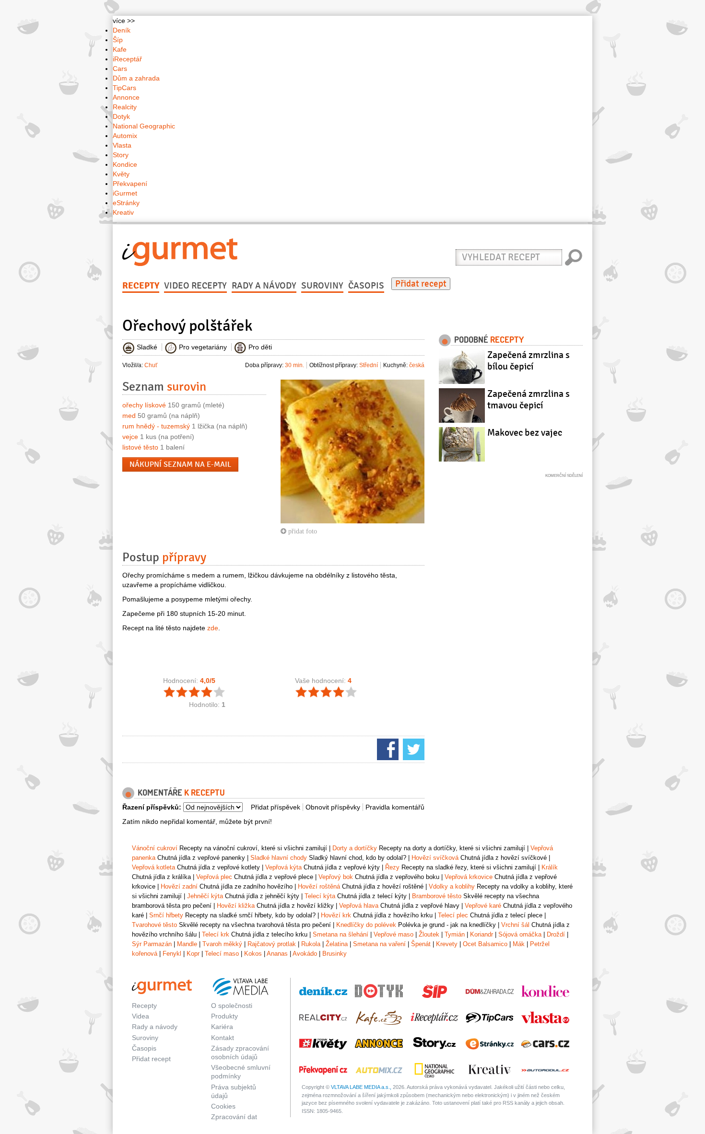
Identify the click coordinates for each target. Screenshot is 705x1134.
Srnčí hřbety (166, 915)
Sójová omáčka (519, 934)
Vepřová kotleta (153, 867)
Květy (121, 174)
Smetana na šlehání (340, 934)
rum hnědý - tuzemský (156, 426)
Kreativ (123, 212)
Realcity (125, 107)
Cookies (223, 1106)
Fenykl (172, 953)
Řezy (392, 867)
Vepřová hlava (358, 905)
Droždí (556, 934)
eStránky (126, 203)
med (129, 415)
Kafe (120, 49)
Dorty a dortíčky (354, 848)
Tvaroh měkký (222, 944)
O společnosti (231, 1005)
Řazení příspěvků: (151, 807)
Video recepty (195, 285)
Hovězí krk (336, 915)
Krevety (447, 944)
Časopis (366, 285)
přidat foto (301, 531)
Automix (125, 135)
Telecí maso (222, 953)
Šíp (118, 40)
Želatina (337, 944)
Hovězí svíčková (434, 857)
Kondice (125, 164)
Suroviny (322, 285)
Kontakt (222, 1037)
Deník (121, 30)
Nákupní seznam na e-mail (180, 464)
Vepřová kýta (283, 867)
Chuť (151, 365)
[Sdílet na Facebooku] (387, 748)
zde (212, 628)
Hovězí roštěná (319, 886)
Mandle (187, 944)
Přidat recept (420, 283)
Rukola (310, 944)
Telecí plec (453, 915)
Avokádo (305, 953)
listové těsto (140, 447)
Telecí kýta (320, 896)
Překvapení (130, 183)
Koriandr (481, 934)
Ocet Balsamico (485, 944)
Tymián (455, 934)
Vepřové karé (483, 905)
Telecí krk (215, 934)
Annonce (126, 97)
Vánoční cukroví (154, 848)
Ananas (277, 953)
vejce (130, 436)
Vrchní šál (515, 924)
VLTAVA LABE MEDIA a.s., (361, 1087)
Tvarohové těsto (154, 924)
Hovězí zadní (179, 886)
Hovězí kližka (236, 905)
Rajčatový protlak (271, 944)
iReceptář (127, 59)
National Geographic (144, 126)
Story (121, 155)
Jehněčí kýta (205, 896)
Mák (519, 944)
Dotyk (121, 116)
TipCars (124, 88)
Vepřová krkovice (469, 876)
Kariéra (222, 1026)
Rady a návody (264, 285)
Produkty (224, 1016)
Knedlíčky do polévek (366, 924)
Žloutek (429, 934)
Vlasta (122, 145)
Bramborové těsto (436, 896)
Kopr (193, 953)
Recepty (140, 285)
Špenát (421, 944)
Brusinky (334, 953)
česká (416, 365)
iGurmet (125, 193)
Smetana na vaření (379, 944)
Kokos (253, 953)
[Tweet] (412, 748)
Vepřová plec (214, 876)
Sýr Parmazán (152, 944)
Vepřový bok (335, 876)
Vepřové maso (393, 934)
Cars (120, 68)
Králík (549, 867)
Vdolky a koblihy (452, 886)
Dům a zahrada (136, 78)
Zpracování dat (234, 1117)
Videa (140, 1016)
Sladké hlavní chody (278, 857)
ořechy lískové (144, 405)
